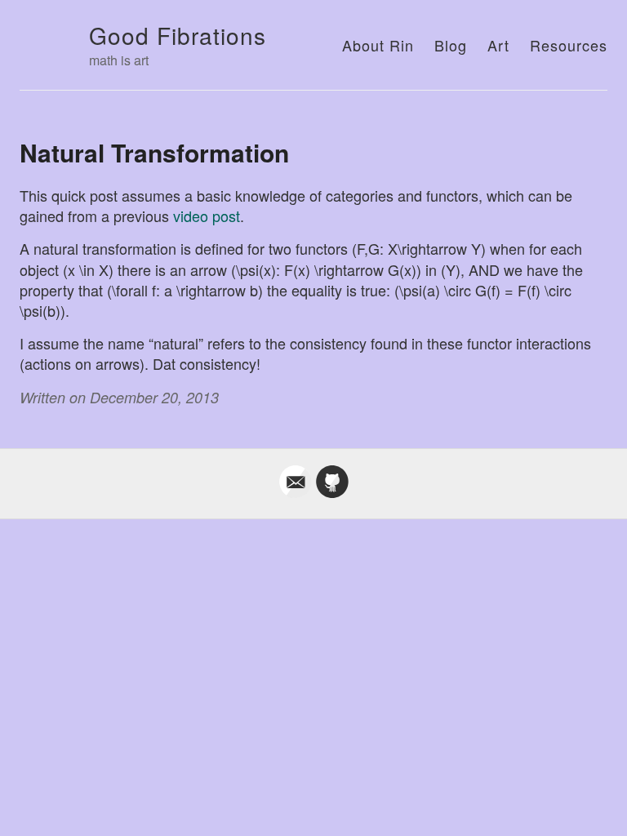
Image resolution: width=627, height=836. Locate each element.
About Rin (378, 45)
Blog (450, 45)
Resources (568, 45)
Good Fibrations (177, 35)
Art (498, 45)
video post (206, 215)
